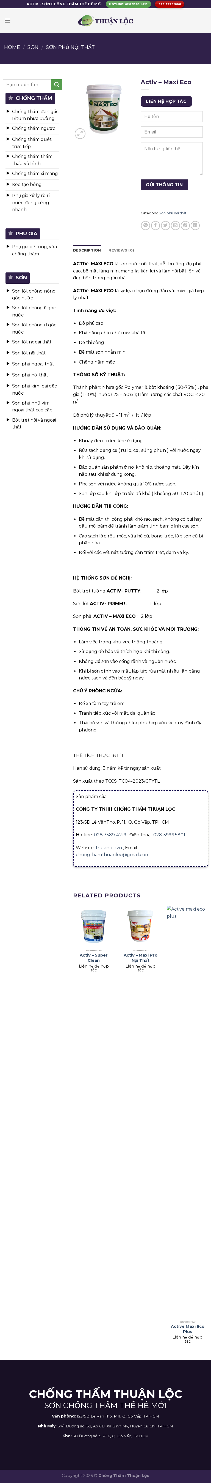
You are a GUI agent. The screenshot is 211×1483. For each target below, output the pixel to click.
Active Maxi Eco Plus (187, 1329)
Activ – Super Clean (94, 958)
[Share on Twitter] (165, 225)
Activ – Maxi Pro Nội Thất (140, 958)
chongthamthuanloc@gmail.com (112, 854)
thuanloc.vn (109, 847)
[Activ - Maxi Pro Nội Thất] (140, 926)
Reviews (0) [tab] (121, 250)
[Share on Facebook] (155, 225)
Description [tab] (87, 250)
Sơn (32, 47)
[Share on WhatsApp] (145, 225)
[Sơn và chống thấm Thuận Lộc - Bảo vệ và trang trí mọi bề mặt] (105, 20)
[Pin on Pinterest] (185, 225)
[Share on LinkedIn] (195, 225)
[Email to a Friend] (175, 225)
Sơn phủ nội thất (70, 47)
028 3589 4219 (110, 834)
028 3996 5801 (169, 834)
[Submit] (56, 84)
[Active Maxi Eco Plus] (187, 1112)
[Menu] (7, 20)
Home (12, 47)
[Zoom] (80, 133)
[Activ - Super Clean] (94, 926)
